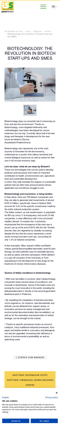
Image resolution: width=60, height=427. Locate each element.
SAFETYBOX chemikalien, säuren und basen (30, 380)
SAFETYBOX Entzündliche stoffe (30, 375)
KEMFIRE (30, 385)
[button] (5, 397)
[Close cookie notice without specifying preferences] (56, 393)
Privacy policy (51, 397)
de (53, 6)
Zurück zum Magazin (31, 357)
